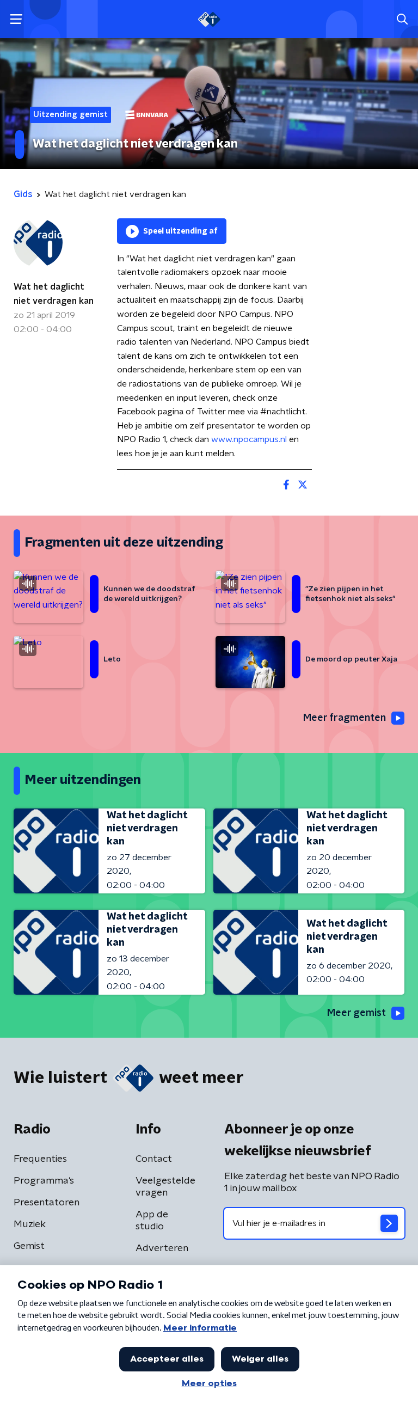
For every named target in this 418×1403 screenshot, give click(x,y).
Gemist (29, 1246)
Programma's (44, 1181)
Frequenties (40, 1159)
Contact (154, 1159)
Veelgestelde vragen (165, 1187)
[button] (16, 19)
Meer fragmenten (344, 718)
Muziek (30, 1224)
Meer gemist (356, 1013)
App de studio (152, 1221)
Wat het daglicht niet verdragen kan (54, 294)
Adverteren (162, 1248)
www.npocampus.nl (249, 439)
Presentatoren (46, 1203)
